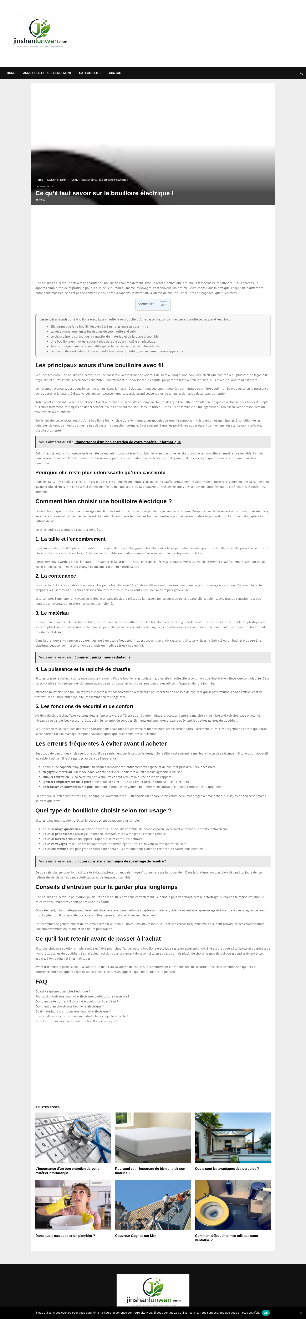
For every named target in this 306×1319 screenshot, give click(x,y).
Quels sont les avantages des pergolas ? (227, 1168)
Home (11, 73)
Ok (266, 1312)
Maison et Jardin (44, 186)
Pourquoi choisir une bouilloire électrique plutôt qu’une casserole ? (82, 996)
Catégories (88, 73)
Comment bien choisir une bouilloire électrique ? (69, 1006)
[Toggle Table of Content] (161, 304)
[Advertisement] (227, 33)
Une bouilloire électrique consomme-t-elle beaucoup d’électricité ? (81, 1016)
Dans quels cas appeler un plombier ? (65, 1236)
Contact (116, 73)
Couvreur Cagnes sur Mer (135, 1236)
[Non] (301, 1313)
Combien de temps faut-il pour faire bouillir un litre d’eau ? (76, 1001)
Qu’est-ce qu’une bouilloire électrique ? (62, 991)
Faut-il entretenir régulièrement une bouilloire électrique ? (76, 1021)
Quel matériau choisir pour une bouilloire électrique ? (73, 1011)
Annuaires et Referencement (47, 73)
